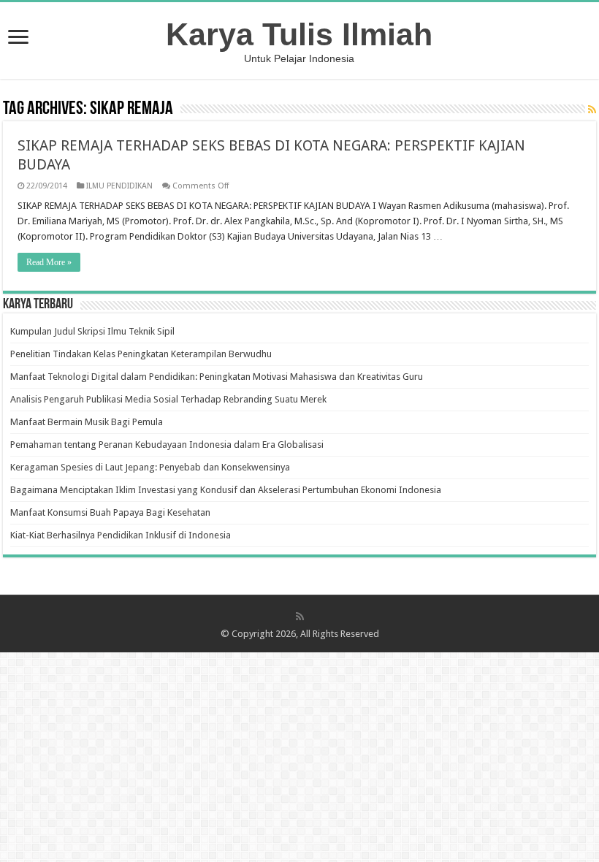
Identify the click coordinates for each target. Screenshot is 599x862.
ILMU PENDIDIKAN (119, 186)
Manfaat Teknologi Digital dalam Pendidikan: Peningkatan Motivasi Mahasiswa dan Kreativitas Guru (216, 376)
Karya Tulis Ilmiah (299, 34)
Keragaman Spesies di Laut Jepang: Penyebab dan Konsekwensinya (150, 467)
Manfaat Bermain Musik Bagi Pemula (86, 421)
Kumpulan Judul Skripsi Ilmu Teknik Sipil (92, 331)
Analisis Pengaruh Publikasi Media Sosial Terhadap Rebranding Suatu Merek (168, 399)
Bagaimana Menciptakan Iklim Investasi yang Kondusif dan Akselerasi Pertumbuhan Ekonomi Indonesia (225, 489)
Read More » (49, 262)
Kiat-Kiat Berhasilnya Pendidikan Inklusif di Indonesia (120, 535)
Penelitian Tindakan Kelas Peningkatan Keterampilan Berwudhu (141, 353)
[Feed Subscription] (592, 109)
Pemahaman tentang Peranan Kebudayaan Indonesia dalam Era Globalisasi (167, 444)
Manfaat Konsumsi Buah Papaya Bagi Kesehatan (110, 512)
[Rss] (299, 616)
